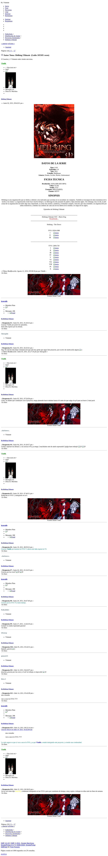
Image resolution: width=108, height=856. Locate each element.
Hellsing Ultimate (6, 99)
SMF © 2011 (15, 843)
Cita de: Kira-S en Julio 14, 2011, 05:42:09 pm (16, 729)
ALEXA (4, 854)
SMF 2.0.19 (5, 843)
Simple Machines (27, 843)
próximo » (11, 43)
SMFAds (4, 847)
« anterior (4, 43)
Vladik (3, 63)
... (13, 51)
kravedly (4, 301)
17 (14, 51)
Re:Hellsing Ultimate (7, 319)
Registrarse (8, 21)
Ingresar (7, 19)
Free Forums (15, 847)
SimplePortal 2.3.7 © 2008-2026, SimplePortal (18, 845)
